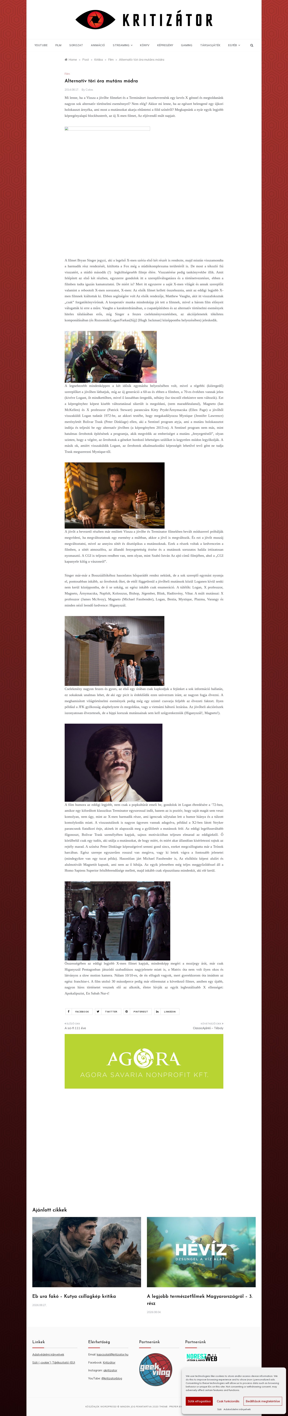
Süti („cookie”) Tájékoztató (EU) (53, 1362)
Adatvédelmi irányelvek (237, 1409)
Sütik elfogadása (199, 1401)
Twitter (111, 1011)
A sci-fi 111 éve (75, 1028)
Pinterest (141, 1011)
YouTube (41, 45)
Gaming (186, 45)
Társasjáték (210, 45)
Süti (219, 1409)
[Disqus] (144, 1148)
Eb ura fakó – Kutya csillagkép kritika (74, 1296)
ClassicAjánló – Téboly (208, 1028)
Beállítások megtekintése (263, 1401)
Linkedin (170, 1011)
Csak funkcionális (228, 1401)
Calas (89, 89)
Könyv (144, 45)
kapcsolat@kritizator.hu (112, 1354)
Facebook (82, 1011)
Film (58, 45)
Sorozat (76, 45)
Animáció (98, 45)
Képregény (165, 45)
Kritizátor (109, 1362)
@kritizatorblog (111, 1378)
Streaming (121, 45)
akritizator (110, 1370)
